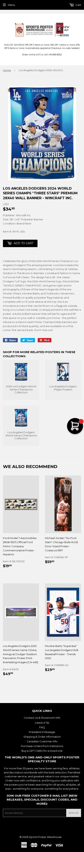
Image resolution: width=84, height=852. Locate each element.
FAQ (42, 727)
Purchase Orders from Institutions (42, 746)
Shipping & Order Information (42, 736)
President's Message (42, 732)
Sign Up (74, 812)
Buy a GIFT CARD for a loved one (42, 750)
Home (7, 70)
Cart (78, 4)
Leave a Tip (42, 722)
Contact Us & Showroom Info (42, 717)
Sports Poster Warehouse (45, 837)
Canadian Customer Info (42, 741)
